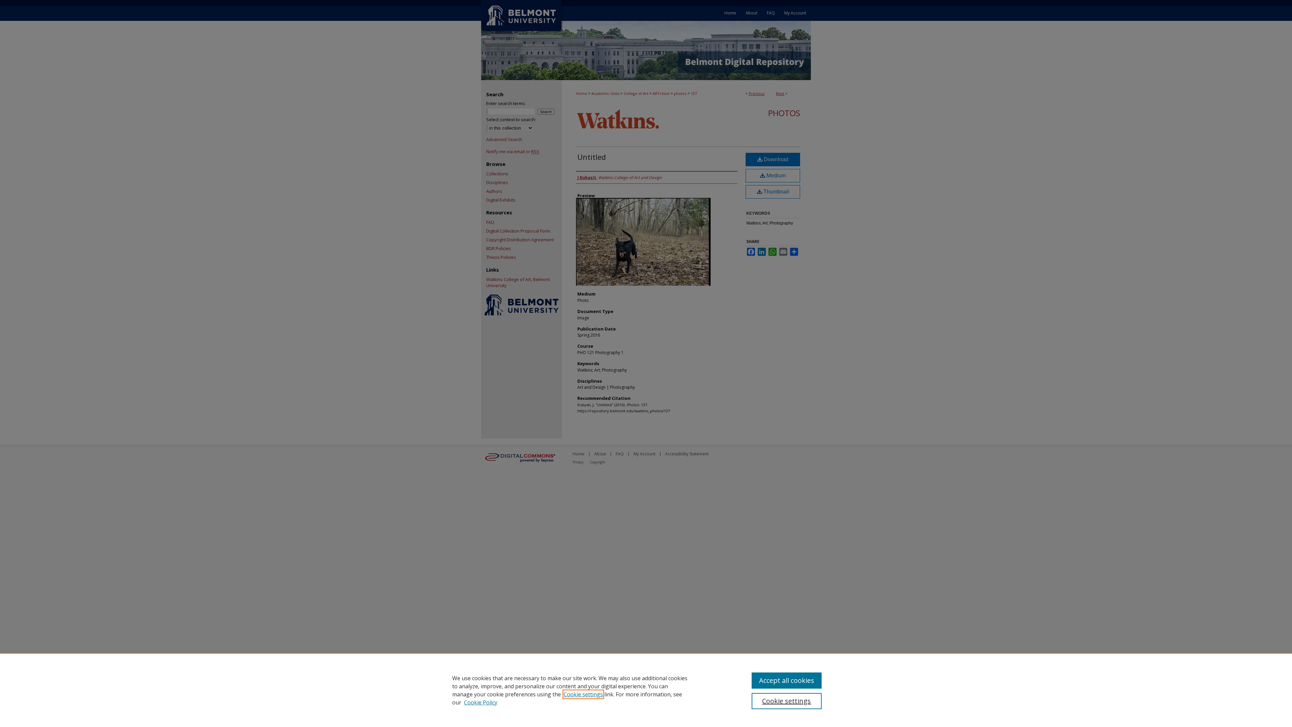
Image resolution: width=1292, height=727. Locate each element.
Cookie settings (583, 694)
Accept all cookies (786, 680)
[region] (646, 690)
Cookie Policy (480, 702)
